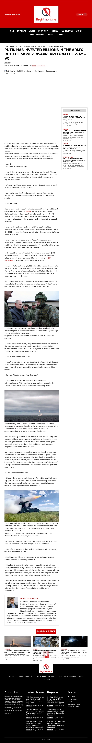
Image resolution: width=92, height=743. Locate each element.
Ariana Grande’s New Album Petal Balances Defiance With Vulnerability (74, 160)
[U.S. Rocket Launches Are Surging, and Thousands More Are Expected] (17, 641)
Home (6, 46)
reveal (28, 211)
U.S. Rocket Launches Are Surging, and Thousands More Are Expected (74, 117)
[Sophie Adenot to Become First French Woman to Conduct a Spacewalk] (46, 641)
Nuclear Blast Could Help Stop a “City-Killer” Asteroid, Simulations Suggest (74, 147)
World (12, 46)
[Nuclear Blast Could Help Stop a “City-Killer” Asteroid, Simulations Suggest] (74, 641)
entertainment (68, 157)
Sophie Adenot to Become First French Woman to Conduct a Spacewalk (74, 132)
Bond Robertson (38, 66)
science (65, 114)
